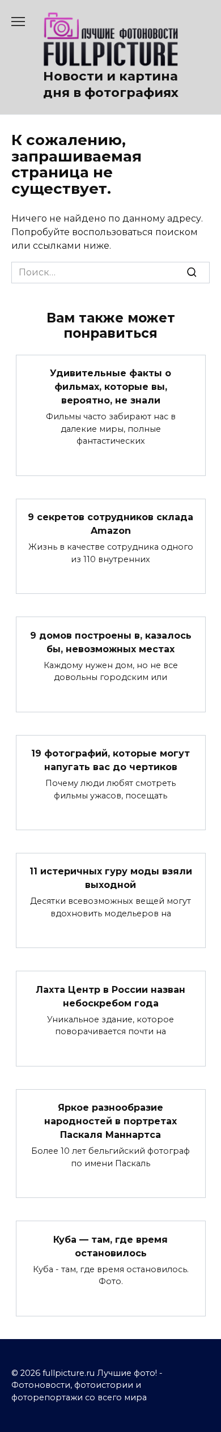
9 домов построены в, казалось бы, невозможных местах (111, 642)
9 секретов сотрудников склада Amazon (110, 524)
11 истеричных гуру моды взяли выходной (110, 878)
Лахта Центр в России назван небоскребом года (110, 996)
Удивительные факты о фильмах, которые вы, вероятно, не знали (110, 387)
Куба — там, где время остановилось (110, 1246)
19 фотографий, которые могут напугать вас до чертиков (110, 760)
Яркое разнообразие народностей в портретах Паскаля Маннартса (110, 1121)
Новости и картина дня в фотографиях (110, 84)
